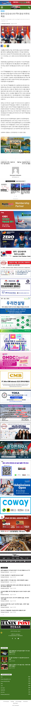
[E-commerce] (15, 342)
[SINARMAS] (15, 431)
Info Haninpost (6, 701)
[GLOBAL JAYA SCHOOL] (15, 450)
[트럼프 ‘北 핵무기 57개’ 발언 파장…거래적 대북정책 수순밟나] (4, 666)
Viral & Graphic (3, 189)
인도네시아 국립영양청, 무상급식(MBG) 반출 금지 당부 (13, 610)
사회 (2, 685)
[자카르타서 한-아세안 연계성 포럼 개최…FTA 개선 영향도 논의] (15, 187)
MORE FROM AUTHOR (20, 181)
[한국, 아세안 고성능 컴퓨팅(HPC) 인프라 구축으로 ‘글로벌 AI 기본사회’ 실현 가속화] (25, 187)
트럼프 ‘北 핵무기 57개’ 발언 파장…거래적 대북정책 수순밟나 (14, 580)
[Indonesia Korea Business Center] (15, 254)
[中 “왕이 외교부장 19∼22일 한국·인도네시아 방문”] (4, 659)
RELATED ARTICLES (10, 181)
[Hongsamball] (15, 239)
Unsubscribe (25, 701)
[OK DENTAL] (15, 287)
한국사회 (2, 692)
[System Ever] (15, 323)
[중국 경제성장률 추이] (5, 187)
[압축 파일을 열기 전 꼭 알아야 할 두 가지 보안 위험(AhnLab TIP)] (4, 652)
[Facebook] (12, 638)
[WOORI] (15, 305)
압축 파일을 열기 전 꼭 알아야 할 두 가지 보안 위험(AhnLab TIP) (15, 570)
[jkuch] (15, 542)
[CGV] (15, 557)
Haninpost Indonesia (6, 23)
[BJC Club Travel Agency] (15, 412)
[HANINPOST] (15, 468)
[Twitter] (15, 638)
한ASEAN (2, 11)
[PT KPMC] (15, 268)
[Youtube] (18, 638)
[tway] (15, 3)
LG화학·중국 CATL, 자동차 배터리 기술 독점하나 (8, 162)
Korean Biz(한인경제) (24, 189)
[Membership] (15, 204)
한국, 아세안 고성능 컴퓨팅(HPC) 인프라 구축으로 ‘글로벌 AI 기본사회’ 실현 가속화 (25, 192)
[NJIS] (15, 487)
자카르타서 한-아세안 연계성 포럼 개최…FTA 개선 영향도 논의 (15, 192)
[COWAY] (15, 505)
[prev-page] (14, 196)
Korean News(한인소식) (6, 679)
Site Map (12, 701)
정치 (2, 677)
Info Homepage (18, 701)
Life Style (3, 687)
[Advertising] (15, 145)
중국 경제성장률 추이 (4, 191)
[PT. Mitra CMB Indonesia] (15, 379)
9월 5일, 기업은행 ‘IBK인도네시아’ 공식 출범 (23, 162)
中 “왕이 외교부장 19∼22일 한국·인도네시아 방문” (12, 575)
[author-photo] (15, 170)
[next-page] (16, 196)
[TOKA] (15, 396)
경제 (2, 683)
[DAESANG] (15, 523)
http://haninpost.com (15, 177)
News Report (15, 703)
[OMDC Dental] (15, 360)
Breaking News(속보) (5, 694)
